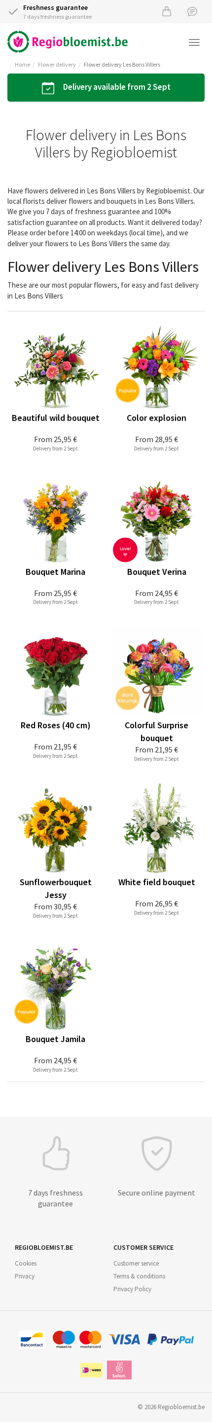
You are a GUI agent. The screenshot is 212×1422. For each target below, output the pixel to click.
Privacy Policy (132, 1289)
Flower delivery (57, 64)
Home (22, 64)
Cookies (25, 1263)
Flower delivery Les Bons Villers (122, 64)
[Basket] (166, 11)
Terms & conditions (139, 1276)
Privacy (25, 1276)
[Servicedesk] (192, 11)
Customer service (136, 1263)
